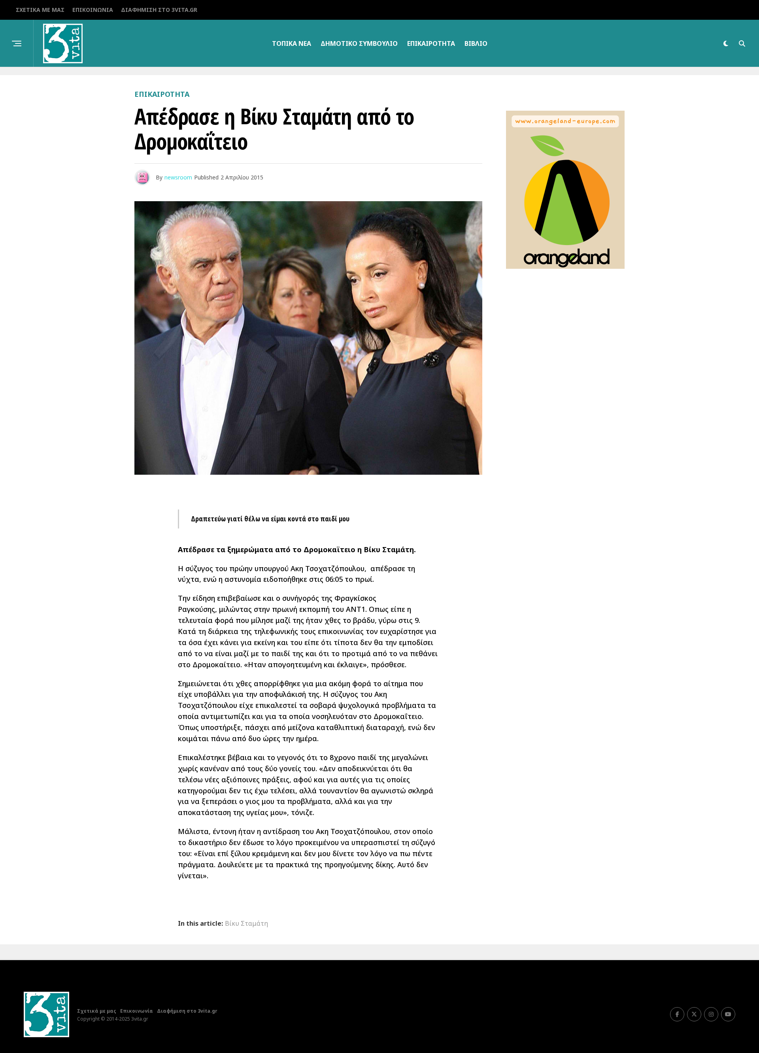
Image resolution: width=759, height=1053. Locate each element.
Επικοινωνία (92, 9)
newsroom (178, 177)
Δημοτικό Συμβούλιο (359, 43)
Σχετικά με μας (40, 9)
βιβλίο (475, 43)
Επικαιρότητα (431, 43)
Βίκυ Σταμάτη (246, 923)
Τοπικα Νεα (291, 43)
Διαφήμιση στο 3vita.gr (159, 9)
